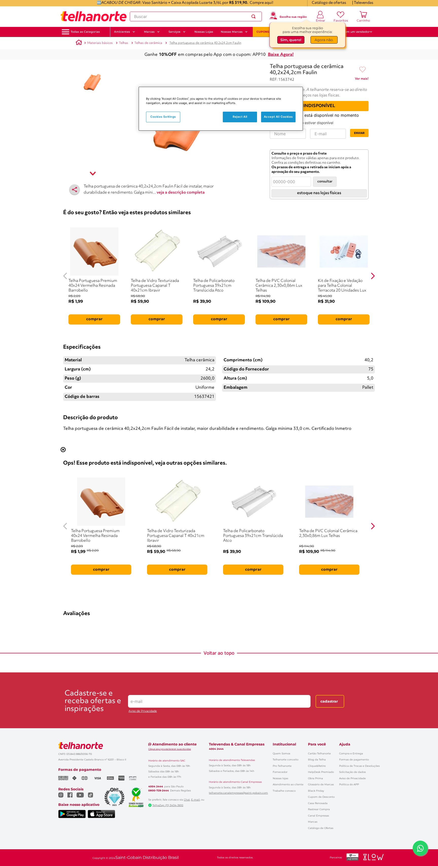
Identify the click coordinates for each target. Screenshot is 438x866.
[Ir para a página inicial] (93, 16)
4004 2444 (155, 786)
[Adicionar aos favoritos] (362, 70)
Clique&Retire (317, 766)
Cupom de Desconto (321, 797)
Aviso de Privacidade (143, 711)
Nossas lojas (280, 778)
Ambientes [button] (122, 31)
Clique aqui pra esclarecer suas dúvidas (169, 749)
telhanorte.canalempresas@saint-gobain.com (238, 792)
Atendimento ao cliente (288, 784)
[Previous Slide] (65, 276)
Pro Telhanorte (282, 766)
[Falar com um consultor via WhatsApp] (420, 848)
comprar (94, 319)
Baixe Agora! (281, 55)
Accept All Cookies (278, 116)
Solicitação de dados (352, 772)
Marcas (312, 821)
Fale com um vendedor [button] (353, 31)
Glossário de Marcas (321, 784)
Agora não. (324, 40)
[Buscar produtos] (254, 16)
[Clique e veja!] (362, 79)
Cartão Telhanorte (319, 753)
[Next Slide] (372, 276)
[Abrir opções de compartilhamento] (74, 189)
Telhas (123, 43)
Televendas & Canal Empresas (236, 744)
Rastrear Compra (319, 809)
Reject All (240, 116)
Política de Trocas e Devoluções (359, 766)
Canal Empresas (318, 815)
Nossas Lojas (203, 31)
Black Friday (316, 790)
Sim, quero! (290, 40)
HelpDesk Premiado (321, 772)
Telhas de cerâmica (148, 43)
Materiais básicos (100, 43)
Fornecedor (280, 772)
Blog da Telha (317, 759)
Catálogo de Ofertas (320, 828)
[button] (85, 32)
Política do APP (349, 784)
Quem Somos (281, 753)
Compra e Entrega (351, 753)
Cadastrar (329, 701)
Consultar (324, 181)
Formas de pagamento (354, 759)
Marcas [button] (149, 31)
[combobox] (196, 16)
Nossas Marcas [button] (232, 31)
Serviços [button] (174, 31)
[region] (220, 109)
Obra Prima (315, 778)
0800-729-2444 (158, 790)
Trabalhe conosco (284, 790)
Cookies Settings (163, 116)
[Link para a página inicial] (79, 43)
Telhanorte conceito (285, 759)
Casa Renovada (317, 803)
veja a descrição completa (181, 193)
